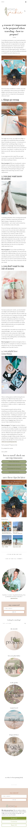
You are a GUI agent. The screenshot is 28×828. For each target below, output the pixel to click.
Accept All (14, 818)
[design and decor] (14, 737)
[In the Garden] (14, 685)
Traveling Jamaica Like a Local (14, 465)
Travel (14, 37)
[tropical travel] (14, 719)
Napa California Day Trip (14, 472)
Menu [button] (2, 1)
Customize (14, 821)
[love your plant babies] (14, 667)
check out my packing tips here (9, 441)
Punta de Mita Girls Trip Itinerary (14, 468)
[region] (14, 817)
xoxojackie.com (14, 11)
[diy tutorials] (14, 640)
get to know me (14, 598)
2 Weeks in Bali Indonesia (14, 461)
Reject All (14, 825)
